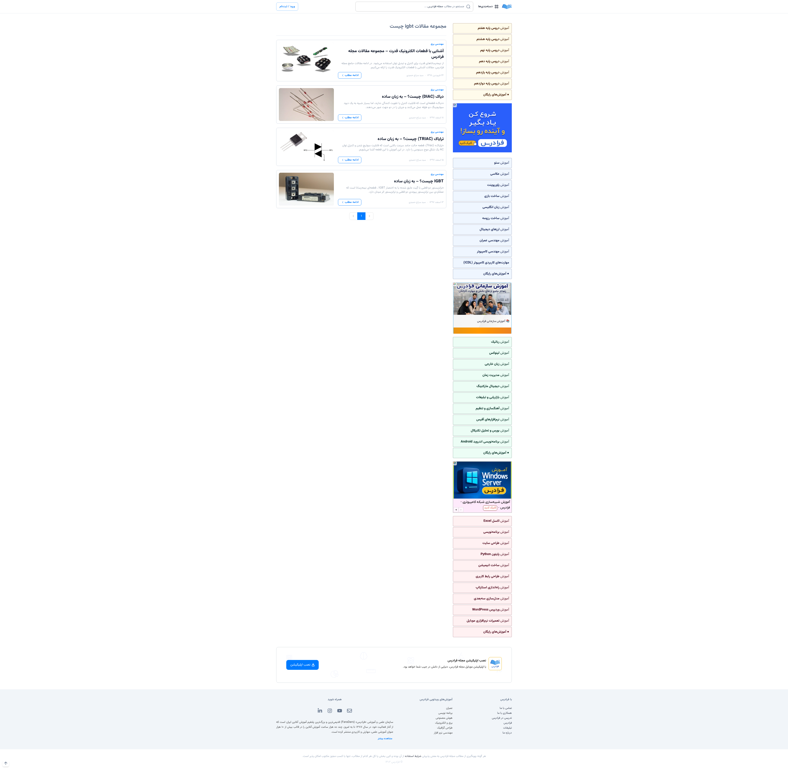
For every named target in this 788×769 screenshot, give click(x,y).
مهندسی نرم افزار (443, 733)
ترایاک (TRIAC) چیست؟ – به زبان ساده (411, 139)
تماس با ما (506, 708)
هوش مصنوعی (444, 718)
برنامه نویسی (445, 713)
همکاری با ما (504, 713)
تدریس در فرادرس (502, 718)
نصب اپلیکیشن (300, 664)
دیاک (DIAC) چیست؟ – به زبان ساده (413, 96)
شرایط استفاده (413, 756)
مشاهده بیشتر (385, 738)
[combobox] (411, 6)
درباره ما (507, 733)
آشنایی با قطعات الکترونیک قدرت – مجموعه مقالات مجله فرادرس (396, 54)
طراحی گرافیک (444, 728)
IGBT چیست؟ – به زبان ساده (419, 181)
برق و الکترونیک (443, 723)
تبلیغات (507, 728)
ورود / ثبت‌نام (287, 6)
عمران (449, 708)
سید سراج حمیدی (415, 75)
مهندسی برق (437, 44)
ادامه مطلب (352, 75)
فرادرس (508, 723)
